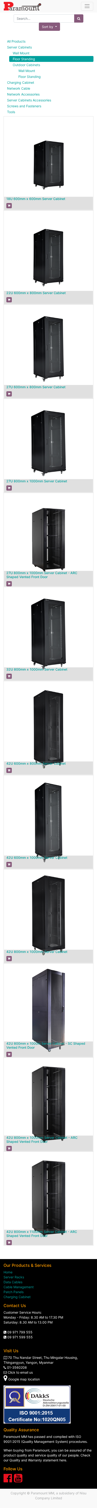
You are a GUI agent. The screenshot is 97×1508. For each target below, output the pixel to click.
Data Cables (13, 1282)
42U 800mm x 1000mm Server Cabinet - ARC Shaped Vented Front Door (41, 1140)
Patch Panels (14, 1292)
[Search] (78, 18)
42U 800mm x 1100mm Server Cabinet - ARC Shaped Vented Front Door (41, 1234)
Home (8, 1272)
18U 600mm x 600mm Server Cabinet (35, 199)
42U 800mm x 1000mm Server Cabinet (36, 952)
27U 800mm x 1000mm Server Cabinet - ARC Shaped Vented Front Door (41, 575)
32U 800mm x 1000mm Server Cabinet (36, 669)
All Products (16, 41)
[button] (49, 27)
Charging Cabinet (17, 1297)
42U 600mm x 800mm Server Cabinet (36, 763)
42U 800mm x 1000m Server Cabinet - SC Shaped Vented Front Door (45, 1045)
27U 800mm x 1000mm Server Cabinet (36, 481)
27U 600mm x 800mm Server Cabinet (35, 387)
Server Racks (14, 1277)
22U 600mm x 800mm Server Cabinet (36, 293)
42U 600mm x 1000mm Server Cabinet (36, 858)
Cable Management (19, 1287)
